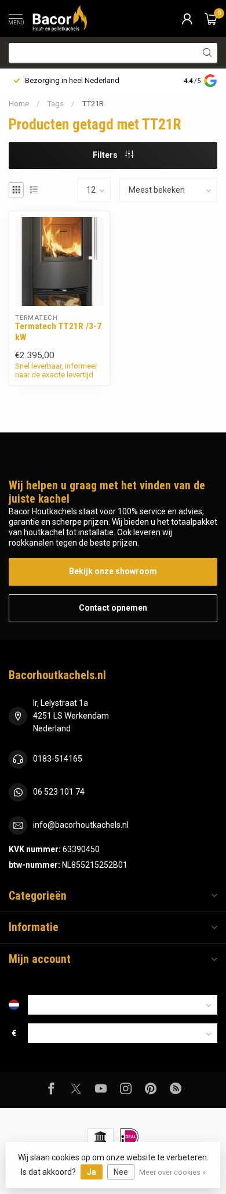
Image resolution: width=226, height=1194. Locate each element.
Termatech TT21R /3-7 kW (58, 331)
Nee (121, 1172)
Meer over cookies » (172, 1172)
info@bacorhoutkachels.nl (81, 824)
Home (19, 103)
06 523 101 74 (59, 791)
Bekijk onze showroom (113, 571)
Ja (91, 1172)
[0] (211, 18)
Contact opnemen (113, 607)
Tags (55, 103)
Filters (106, 155)
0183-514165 (57, 758)
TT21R (93, 103)
